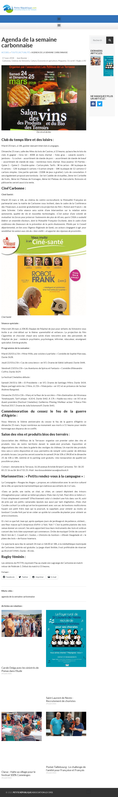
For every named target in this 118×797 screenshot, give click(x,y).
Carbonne (6, 61)
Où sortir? (71, 61)
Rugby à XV (81, 61)
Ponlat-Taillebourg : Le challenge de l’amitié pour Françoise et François (66, 768)
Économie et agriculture (47, 61)
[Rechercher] (109, 40)
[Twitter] (99, 103)
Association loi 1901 (33, 792)
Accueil (5, 52)
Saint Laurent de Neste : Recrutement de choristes (61, 699)
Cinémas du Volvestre (20, 61)
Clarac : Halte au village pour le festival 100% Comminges (18, 773)
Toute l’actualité (20, 52)
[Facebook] (93, 103)
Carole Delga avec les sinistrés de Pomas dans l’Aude (20, 669)
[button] (59, 19)
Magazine (62, 61)
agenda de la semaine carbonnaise (18, 596)
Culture (34, 61)
